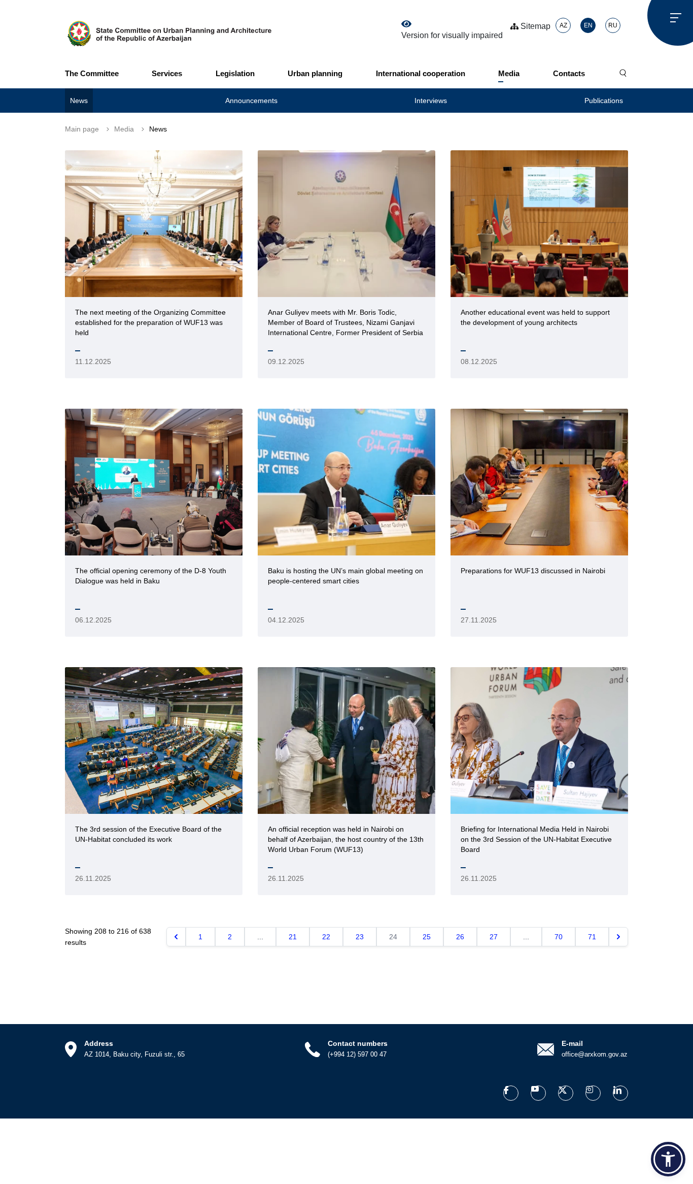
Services (167, 73)
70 (559, 937)
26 (460, 937)
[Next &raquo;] (618, 936)
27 (494, 937)
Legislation (235, 73)
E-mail (572, 1043)
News (79, 100)
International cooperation (420, 73)
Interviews (430, 100)
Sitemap (534, 26)
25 (427, 937)
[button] (668, 1159)
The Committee (92, 73)
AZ (563, 25)
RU (612, 25)
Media (508, 73)
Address (98, 1043)
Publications (603, 100)
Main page (82, 129)
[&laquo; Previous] (176, 936)
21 (293, 937)
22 (326, 937)
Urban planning (315, 73)
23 (360, 937)
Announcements (251, 100)
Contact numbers (358, 1043)
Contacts (569, 73)
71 (592, 937)
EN (588, 25)
